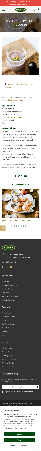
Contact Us (6, 293)
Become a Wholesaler (10, 296)
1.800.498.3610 (10, 262)
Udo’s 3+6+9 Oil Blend (15, 117)
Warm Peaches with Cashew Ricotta (16, 221)
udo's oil (8, 87)
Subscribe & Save (8, 317)
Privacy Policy (23, 428)
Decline (19, 440)
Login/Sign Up (7, 281)
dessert (11, 84)
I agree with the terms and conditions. (18, 392)
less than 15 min (27, 84)
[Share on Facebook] (16, 176)
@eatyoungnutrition (15, 100)
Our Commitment (8, 324)
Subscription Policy (9, 359)
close (37, 3)
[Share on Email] (25, 176)
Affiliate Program (8, 300)
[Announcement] (18, 3)
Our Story (5, 320)
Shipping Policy (7, 356)
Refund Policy (7, 352)
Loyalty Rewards (8, 289)
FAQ (3, 335)
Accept (19, 434)
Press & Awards (7, 328)
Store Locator (7, 313)
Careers (5, 332)
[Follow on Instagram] (7, 267)
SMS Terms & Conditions (11, 367)
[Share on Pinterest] (22, 176)
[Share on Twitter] (19, 176)
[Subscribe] (37, 387)
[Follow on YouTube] (11, 267)
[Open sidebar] (2, 228)
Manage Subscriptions (10, 285)
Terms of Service (8, 363)
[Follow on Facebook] (3, 267)
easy (17, 84)
